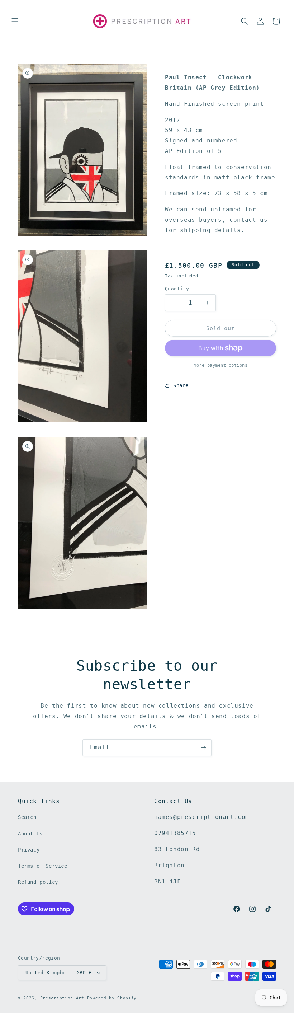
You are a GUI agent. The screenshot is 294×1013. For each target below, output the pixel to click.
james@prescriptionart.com (201, 816)
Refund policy (38, 882)
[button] (15, 21)
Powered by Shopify (112, 998)
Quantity (177, 288)
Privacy (28, 850)
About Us (30, 833)
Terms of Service (42, 866)
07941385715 (175, 833)
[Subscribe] (203, 747)
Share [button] (181, 385)
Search (27, 817)
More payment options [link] (220, 365)
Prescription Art (62, 998)
